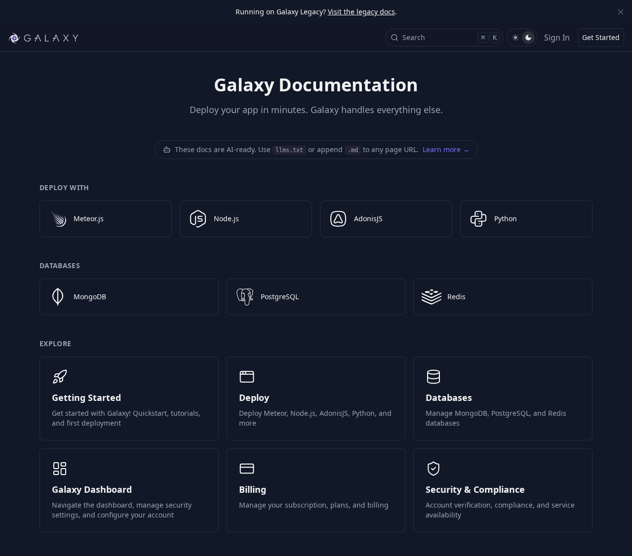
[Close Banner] (620, 11)
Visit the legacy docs (361, 11)
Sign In (557, 37)
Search (449, 37)
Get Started (601, 37)
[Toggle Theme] (522, 37)
